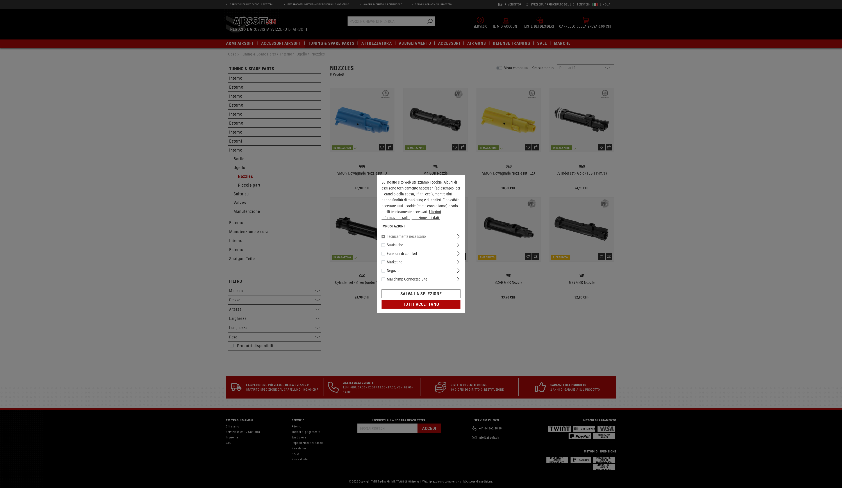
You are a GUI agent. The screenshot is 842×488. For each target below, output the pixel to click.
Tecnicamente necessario (406, 236)
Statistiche (395, 245)
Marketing (394, 262)
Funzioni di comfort (402, 253)
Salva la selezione (421, 294)
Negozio (393, 270)
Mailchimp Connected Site (407, 279)
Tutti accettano (421, 304)
